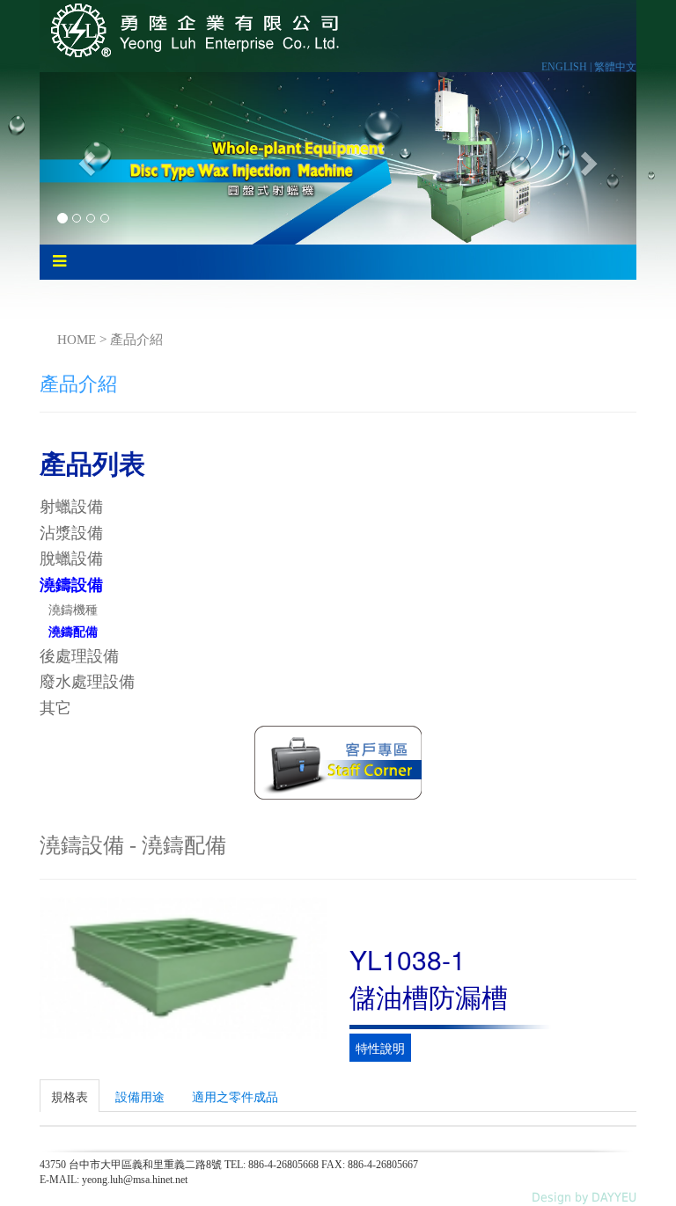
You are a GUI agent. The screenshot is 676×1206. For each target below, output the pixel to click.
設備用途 (140, 1096)
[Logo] (192, 28)
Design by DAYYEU (584, 1197)
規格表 (69, 1096)
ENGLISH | (567, 67)
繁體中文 (615, 67)
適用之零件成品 (235, 1096)
